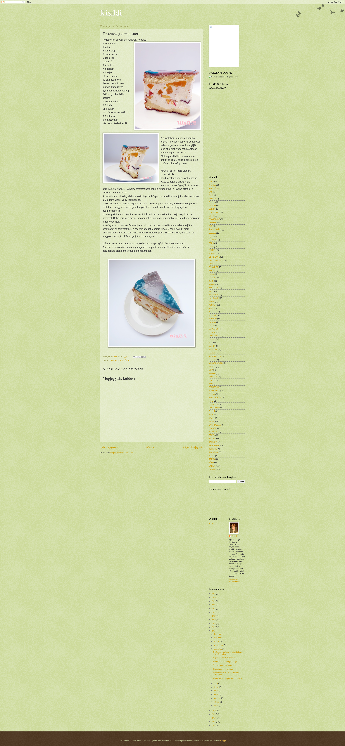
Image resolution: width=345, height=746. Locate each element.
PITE (211, 401)
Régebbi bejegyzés (193, 447)
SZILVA (212, 435)
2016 (214, 631)
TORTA (121, 360)
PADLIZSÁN (214, 387)
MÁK (211, 343)
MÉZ (211, 370)
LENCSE (212, 332)
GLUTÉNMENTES (216, 260)
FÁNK (211, 247)
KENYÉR (212, 305)
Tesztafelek (213, 452)
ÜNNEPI (128, 360)
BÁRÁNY (212, 199)
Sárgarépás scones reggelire (224, 669)
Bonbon (212, 202)
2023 (214, 605)
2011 (214, 725)
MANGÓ (212, 353)
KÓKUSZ (212, 312)
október (217, 641)
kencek (212, 302)
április (216, 694)
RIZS (211, 415)
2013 (214, 718)
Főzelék (212, 254)
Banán (211, 195)
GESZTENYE (214, 257)
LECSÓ (212, 326)
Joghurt (212, 284)
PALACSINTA (214, 391)
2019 (214, 620)
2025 (214, 597)
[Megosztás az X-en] (139, 357)
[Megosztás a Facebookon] (141, 357)
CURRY (212, 209)
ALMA (211, 182)
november (218, 638)
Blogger (223, 741)
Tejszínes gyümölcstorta (222, 665)
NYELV (212, 380)
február (217, 702)
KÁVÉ (211, 291)
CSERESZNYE (215, 212)
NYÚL (211, 384)
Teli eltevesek (214, 445)
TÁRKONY (213, 442)
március (217, 698)
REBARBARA (214, 408)
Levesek (212, 339)
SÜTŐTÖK (213, 432)
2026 (214, 594)
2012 (214, 722)
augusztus (218, 649)
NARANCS (213, 377)
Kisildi (111, 12)
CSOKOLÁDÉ (214, 219)
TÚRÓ (211, 463)
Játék (211, 281)
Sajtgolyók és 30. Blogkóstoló (225, 658)
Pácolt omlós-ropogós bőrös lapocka (227, 679)
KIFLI (211, 308)
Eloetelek (212, 240)
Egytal (211, 236)
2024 (214, 601)
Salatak (212, 421)
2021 (214, 612)
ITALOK (212, 278)
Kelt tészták (213, 298)
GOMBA (212, 264)
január (216, 706)
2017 (214, 627)
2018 (214, 623)
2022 (214, 609)
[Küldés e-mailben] (134, 357)
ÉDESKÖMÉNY (215, 230)
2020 (214, 616)
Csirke (211, 216)
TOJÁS (212, 456)
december (218, 634)
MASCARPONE (215, 356)
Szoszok (212, 439)
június (216, 687)
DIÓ (210, 226)
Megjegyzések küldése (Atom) (122, 453)
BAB (211, 192)
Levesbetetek (214, 336)
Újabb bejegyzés (109, 447)
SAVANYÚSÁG (215, 425)
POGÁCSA (213, 404)
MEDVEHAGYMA (216, 363)
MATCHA (212, 360)
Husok (211, 274)
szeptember (218, 645)
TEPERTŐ (213, 449)
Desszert (113, 360)
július (216, 683)
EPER (211, 243)
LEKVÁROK (213, 329)
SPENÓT (212, 428)
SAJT (211, 418)
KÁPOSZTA (213, 288)
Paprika (212, 394)
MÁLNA (212, 346)
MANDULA (213, 349)
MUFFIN (212, 373)
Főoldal (150, 447)
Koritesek (212, 315)
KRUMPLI (213, 319)
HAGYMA (213, 271)
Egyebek (212, 233)
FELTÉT (212, 250)
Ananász (212, 185)
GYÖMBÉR (213, 267)
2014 (214, 714)
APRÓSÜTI (213, 188)
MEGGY (212, 367)
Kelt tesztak (213, 295)
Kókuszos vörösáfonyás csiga (225, 662)
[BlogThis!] (136, 357)
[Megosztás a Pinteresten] (144, 357)
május (216, 691)
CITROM (212, 206)
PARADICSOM (215, 397)
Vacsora (212, 469)
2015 (214, 710)
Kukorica (212, 322)
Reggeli (212, 411)
